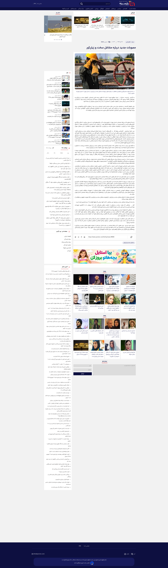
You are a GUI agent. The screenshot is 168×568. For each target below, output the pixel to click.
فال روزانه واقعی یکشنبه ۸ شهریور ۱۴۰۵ (128, 26)
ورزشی (97, 9)
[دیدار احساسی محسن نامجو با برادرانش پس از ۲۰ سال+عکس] (96, 279)
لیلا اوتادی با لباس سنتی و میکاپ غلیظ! (129, 353)
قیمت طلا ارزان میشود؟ (64, 472)
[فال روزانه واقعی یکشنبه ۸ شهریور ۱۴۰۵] (127, 20)
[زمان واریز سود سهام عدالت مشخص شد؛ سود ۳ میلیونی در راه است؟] (97, 20)
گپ (134, 554)
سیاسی (119, 9)
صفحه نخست (132, 9)
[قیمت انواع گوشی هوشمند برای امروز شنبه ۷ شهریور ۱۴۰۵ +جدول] (66, 135)
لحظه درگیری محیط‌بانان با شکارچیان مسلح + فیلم (58, 385)
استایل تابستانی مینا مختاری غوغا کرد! (128, 332)
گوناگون (133, 13)
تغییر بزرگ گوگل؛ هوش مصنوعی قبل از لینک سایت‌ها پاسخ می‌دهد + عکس (54, 79)
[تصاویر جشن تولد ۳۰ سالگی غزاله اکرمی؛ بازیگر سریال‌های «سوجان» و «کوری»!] (112, 345)
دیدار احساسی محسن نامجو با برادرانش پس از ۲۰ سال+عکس (96, 289)
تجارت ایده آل (67, 245)
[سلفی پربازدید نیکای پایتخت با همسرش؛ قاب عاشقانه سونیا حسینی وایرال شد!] (96, 345)
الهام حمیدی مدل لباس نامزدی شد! (60, 198)
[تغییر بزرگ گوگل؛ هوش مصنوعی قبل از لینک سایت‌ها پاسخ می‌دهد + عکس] (66, 78)
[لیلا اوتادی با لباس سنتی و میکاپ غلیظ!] (128, 345)
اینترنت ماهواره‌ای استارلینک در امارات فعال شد (59, 372)
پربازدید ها (64, 148)
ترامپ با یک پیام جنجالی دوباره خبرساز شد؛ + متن (58, 308)
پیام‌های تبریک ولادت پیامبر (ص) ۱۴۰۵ (54, 143)
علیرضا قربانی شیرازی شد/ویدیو (62, 479)
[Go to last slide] (46, 24)
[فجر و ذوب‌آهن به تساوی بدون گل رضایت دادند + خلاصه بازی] (66, 84)
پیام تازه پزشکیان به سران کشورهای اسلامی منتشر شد (57, 319)
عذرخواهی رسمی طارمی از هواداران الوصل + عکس (55, 130)
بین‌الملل (113, 9)
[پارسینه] (126, 3)
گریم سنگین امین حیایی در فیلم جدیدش (81, 332)
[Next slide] (69, 24)
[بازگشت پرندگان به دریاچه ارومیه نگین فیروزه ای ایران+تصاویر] (58, 24)
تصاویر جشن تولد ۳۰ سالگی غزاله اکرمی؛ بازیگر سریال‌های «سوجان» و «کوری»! (112, 354)
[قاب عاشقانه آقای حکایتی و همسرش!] (96, 323)
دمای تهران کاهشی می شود (63, 431)
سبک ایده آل (67, 239)
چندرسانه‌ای (74, 9)
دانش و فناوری (90, 9)
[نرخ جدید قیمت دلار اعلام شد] (66, 116)
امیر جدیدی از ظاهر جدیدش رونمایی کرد (96, 307)
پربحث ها (48, 148)
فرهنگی (102, 9)
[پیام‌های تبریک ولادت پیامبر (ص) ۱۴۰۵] (66, 142)
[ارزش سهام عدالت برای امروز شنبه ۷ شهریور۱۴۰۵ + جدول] (66, 110)
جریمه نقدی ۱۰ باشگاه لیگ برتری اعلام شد (60, 487)
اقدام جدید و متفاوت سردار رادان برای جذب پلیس (58, 382)
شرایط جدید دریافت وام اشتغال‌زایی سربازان (59, 400)
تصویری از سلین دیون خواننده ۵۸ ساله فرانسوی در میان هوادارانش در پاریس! (112, 289)
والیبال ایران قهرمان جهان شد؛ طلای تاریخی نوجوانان (57, 336)
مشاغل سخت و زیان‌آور (129, 243)
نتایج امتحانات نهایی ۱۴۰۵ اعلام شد (54, 98)
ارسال (82, 374)
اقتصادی (125, 9)
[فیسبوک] (81, 237)
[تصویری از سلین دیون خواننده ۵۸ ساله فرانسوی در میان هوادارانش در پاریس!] (112, 279)
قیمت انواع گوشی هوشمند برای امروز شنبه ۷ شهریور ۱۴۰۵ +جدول (53, 136)
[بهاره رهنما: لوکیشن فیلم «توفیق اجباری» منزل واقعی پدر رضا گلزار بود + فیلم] (112, 299)
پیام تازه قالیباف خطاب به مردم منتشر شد (60, 349)
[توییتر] (75, 237)
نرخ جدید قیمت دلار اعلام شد (54, 116)
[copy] (131, 237)
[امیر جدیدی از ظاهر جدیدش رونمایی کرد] (96, 299)
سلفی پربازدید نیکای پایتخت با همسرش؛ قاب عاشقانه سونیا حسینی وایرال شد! (96, 354)
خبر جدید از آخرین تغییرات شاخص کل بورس (59, 428)
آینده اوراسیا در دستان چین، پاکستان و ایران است (58, 406)
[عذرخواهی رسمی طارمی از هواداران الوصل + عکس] (66, 129)
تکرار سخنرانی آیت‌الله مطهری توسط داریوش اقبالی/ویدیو (82, 289)
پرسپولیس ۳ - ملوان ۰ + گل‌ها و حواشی (60, 364)
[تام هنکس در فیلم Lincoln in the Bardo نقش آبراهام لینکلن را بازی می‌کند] (80, 299)
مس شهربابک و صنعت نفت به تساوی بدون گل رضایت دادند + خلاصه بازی (53, 92)
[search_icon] (81, 4)
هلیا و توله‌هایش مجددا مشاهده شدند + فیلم (59, 451)
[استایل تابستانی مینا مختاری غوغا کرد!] (128, 323)
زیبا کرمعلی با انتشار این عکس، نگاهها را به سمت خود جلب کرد (129, 308)
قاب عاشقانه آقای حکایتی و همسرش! (97, 332)
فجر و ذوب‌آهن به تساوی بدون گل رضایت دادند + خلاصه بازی (53, 85)
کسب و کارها (65, 9)
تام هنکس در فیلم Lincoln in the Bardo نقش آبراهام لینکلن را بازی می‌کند (81, 308)
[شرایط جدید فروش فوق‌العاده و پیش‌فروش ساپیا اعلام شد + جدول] (112, 20)
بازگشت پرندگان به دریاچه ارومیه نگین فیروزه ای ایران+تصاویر (57, 36)
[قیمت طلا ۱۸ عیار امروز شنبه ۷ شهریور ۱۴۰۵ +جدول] (81, 20)
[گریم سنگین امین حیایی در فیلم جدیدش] (80, 323)
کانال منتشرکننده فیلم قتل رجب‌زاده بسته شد (59, 449)
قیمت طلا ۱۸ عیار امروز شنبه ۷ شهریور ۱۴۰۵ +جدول (81, 26)
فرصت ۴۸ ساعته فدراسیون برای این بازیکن (59, 375)
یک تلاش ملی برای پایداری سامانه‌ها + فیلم (60, 311)
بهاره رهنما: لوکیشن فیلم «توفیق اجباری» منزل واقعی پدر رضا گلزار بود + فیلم (113, 308)
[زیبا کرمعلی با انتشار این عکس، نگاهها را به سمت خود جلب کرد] (128, 299)
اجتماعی (107, 9)
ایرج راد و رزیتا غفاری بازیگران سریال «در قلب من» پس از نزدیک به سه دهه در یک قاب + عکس (112, 334)
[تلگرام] (78, 237)
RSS (35, 4)
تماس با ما (39, 4)
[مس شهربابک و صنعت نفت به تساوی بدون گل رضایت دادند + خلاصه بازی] (66, 91)
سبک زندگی (81, 9)
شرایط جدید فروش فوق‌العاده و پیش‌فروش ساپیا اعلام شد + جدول (112, 26)
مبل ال (69, 251)
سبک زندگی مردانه (66, 242)
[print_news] (84, 237)
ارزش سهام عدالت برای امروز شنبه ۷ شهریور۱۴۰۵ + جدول (54, 111)
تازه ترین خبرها (67, 248)
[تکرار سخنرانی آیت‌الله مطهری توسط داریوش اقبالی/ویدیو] (80, 279)
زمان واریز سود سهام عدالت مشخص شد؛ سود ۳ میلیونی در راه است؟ (97, 26)
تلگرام (128, 554)
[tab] (61, 39)
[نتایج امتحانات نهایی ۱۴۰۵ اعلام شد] (66, 97)
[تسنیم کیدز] (104, 257)
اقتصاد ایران (67, 236)
